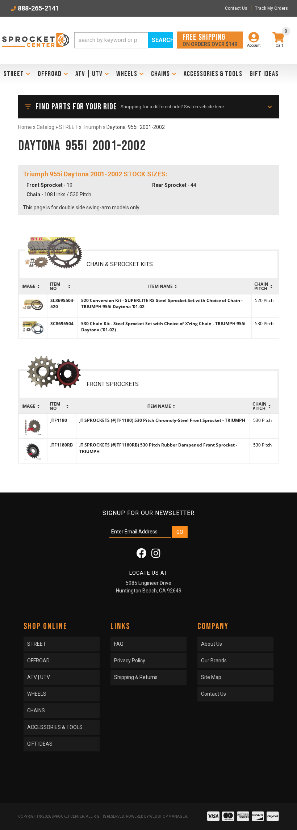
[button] (123, 40)
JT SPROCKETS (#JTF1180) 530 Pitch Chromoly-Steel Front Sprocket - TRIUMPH (162, 420)
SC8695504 (62, 323)
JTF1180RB (61, 445)
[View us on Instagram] (155, 555)
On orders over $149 (210, 39)
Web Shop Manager (168, 816)
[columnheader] (32, 286)
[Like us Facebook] (142, 555)
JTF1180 (58, 420)
